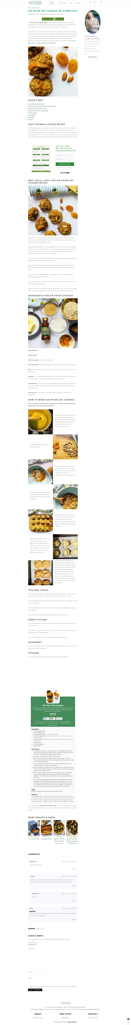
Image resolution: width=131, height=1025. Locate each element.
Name (30, 972)
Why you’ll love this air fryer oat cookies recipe (42, 106)
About (71, 2)
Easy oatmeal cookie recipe (36, 104)
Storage (30, 119)
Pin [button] (54, 718)
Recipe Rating (32, 942)
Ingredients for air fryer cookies (37, 108)
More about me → (92, 56)
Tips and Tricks (32, 112)
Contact (77, 2)
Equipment (31, 117)
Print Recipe (59, 19)
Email (29, 978)
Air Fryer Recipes (51, 2)
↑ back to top (65, 1003)
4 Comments (60, 14)
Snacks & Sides (36, 7)
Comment (31, 948)
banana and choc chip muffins (46, 43)
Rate (59, 718)
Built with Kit (64, 173)
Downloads (65, 1017)
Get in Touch (93, 1017)
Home (29, 7)
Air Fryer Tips (62, 2)
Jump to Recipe (48, 19)
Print (47, 718)
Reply (74, 868)
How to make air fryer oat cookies (38, 110)
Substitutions (32, 115)
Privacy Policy (38, 1017)
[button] (50, 714)
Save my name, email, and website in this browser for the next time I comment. (53, 986)
